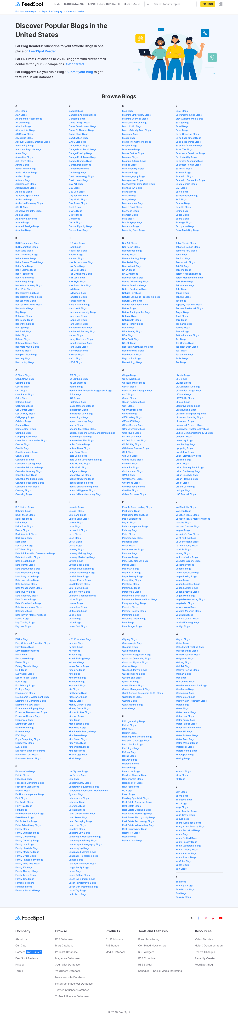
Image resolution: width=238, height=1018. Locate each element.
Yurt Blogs (181, 868)
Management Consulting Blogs (138, 184)
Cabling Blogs (22, 382)
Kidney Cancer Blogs (80, 704)
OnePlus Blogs (130, 490)
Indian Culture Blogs (79, 444)
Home (56, 3)
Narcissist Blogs (131, 262)
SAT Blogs (181, 199)
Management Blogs (132, 180)
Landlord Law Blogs (79, 832)
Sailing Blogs (182, 122)
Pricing (208, 4)
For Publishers (114, 939)
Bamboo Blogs (23, 350)
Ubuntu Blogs (183, 375)
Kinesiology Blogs (78, 754)
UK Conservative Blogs (188, 386)
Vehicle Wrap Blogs (186, 607)
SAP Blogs (181, 187)
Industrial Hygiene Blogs (82, 490)
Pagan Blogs (129, 522)
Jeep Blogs (75, 538)
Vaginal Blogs (183, 530)
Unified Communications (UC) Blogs (195, 432)
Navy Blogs (128, 327)
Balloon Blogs (22, 339)
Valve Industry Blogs (187, 545)
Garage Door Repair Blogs (82, 149)
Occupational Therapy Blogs (137, 390)
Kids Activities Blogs (80, 712)
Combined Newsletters (152, 945)
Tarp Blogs (181, 319)
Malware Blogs (130, 172)
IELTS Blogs (75, 394)
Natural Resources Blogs (135, 304)
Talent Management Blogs (190, 277)
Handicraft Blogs (78, 308)
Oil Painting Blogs (131, 444)
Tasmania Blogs (184, 323)
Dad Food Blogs (23, 518)
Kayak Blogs (75, 654)
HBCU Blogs (75, 358)
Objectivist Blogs (131, 378)
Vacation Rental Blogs (187, 514)
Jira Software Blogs (79, 584)
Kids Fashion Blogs (79, 723)
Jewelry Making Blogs (80, 553)
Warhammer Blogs (185, 696)
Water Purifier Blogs (186, 723)
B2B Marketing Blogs (26, 246)
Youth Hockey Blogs (186, 842)
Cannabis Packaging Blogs (29, 482)
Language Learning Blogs (82, 852)
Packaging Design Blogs (135, 514)
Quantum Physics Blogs (135, 662)
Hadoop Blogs (76, 258)
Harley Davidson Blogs (81, 339)
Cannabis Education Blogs (29, 467)
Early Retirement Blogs (27, 650)
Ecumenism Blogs (24, 727)
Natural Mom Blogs (132, 300)
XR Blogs (180, 779)
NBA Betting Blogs (132, 331)
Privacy (19, 964)
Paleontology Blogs (132, 538)
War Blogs (181, 677)
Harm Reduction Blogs (80, 343)
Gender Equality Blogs (80, 226)
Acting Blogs (22, 164)
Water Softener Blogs (187, 735)
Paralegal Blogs (130, 584)
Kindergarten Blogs (79, 746)
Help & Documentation (209, 945)
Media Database (115, 952)
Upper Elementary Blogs (188, 455)
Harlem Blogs (76, 335)
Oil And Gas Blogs (132, 436)
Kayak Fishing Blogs (79, 658)
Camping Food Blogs (26, 436)
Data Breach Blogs (25, 560)
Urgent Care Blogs (185, 486)
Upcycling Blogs (184, 448)
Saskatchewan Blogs (187, 195)
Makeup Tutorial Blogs (134, 161)
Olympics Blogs (130, 467)
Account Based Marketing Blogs (32, 141)
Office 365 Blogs (131, 421)
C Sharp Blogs (23, 375)
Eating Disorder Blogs (26, 666)
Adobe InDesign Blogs (27, 226)
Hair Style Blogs (77, 281)
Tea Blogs (181, 362)
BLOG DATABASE (74, 3)
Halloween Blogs (77, 293)
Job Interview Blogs (79, 591)
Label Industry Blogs (80, 782)
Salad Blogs (182, 126)
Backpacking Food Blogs (28, 304)
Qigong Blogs (129, 639)
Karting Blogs (76, 647)
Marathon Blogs (130, 226)
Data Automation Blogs (27, 557)
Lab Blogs (74, 779)
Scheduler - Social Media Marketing (160, 970)
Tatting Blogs (183, 327)
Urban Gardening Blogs (188, 471)
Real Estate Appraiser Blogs (137, 802)
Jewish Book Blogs (79, 564)
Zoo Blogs (181, 893)
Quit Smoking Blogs (132, 704)
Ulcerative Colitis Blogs (188, 405)
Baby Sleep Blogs (24, 281)
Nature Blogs (129, 308)
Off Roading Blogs (132, 417)
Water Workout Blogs (187, 742)
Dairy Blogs (21, 522)
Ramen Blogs (129, 767)
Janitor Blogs (76, 522)
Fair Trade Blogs (24, 802)
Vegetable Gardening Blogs (190, 599)
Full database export (26, 11)
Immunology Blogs (78, 417)
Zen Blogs (181, 881)
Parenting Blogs (130, 614)
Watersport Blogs (185, 754)
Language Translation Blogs (83, 855)
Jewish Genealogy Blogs (82, 572)
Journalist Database (67, 964)
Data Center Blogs (25, 564)
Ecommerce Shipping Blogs (30, 708)
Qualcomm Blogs (131, 650)
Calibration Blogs (24, 405)
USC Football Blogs (186, 494)
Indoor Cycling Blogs (80, 475)
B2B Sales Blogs (24, 250)
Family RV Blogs (24, 867)
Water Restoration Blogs (188, 727)
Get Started (75, 64)
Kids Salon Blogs (78, 739)
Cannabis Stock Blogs (27, 486)
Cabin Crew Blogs (24, 378)
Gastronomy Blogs (78, 180)
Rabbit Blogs (129, 725)
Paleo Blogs (128, 534)
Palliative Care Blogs (133, 549)
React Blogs (128, 794)
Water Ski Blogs (184, 731)
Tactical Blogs (183, 258)
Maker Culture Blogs (133, 153)
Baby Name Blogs (24, 277)
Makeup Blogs (130, 157)
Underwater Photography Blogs (192, 429)
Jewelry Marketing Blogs (82, 557)
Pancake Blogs (130, 557)
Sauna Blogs (182, 218)
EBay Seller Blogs (24, 673)
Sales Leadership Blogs (188, 141)
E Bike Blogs (21, 639)
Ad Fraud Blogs (23, 191)
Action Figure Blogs (25, 168)
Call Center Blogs (24, 409)
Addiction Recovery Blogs (29, 203)
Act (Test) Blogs (24, 161)
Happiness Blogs (78, 319)
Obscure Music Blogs (133, 382)
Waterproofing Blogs (187, 750)
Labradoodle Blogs (79, 798)
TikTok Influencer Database (72, 996)
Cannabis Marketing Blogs (29, 478)
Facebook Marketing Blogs (29, 782)
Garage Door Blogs (79, 145)
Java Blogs (75, 526)
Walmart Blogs (183, 673)
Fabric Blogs (22, 775)
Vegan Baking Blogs (186, 576)
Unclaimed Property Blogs (189, 425)
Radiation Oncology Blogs (136, 740)
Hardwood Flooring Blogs (82, 331)
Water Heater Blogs (186, 712)
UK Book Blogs (183, 382)
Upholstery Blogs (185, 452)
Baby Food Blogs (24, 273)
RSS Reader (113, 945)
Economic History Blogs (27, 716)
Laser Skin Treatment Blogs (83, 886)
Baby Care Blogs (24, 266)
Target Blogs (182, 312)
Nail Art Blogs (129, 243)
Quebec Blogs (129, 666)
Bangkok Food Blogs (26, 354)
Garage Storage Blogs (80, 161)
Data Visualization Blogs (28, 603)
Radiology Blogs (130, 748)
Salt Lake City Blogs (186, 157)
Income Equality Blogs (80, 436)
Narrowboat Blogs (132, 266)
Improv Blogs (76, 425)
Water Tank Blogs (185, 739)
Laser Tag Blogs (77, 890)
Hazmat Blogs (76, 354)
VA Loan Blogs (183, 511)
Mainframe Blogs (131, 149)
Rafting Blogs (129, 752)
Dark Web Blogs (24, 538)
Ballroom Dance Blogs (27, 343)
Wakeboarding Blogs (187, 650)
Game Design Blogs (79, 122)
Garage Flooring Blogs (80, 153)
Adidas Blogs (22, 214)
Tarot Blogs (182, 316)
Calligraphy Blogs (24, 417)
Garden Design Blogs (80, 164)
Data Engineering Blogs (27, 572)
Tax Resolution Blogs (187, 346)
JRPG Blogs (75, 618)
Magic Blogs (129, 137)
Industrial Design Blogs (81, 482)
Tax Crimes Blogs (185, 343)
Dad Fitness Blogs (25, 514)
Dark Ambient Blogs (26, 534)
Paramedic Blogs (131, 587)
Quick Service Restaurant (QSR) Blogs (142, 693)
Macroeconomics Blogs (134, 122)
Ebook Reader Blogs (26, 677)
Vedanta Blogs (183, 568)
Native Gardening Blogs (134, 289)
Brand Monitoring (148, 939)
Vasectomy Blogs (185, 564)
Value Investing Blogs (187, 541)
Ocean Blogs (129, 398)
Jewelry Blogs (76, 549)
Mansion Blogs (130, 214)
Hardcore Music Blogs (80, 327)
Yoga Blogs (182, 807)
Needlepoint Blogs (132, 354)
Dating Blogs (22, 618)
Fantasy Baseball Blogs (27, 890)
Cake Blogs (21, 398)
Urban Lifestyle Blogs (187, 475)
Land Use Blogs (77, 825)
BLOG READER (132, 3)
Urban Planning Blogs (187, 478)
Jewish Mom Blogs (79, 576)
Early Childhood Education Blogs (32, 643)
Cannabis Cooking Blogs (28, 463)
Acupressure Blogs (25, 184)
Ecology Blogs (22, 689)
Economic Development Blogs (31, 712)
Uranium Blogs (183, 459)
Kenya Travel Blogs (79, 666)
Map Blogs (128, 218)
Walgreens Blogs (185, 658)
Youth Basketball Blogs (188, 830)
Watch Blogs (182, 704)
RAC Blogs (128, 729)
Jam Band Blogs (77, 514)
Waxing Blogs (183, 758)
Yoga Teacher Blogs (186, 811)
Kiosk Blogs (75, 758)
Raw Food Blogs (130, 786)
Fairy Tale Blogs (23, 805)
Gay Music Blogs (78, 199)
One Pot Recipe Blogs (133, 486)
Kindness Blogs (77, 750)
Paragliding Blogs (131, 580)
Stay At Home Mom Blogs (189, 118)
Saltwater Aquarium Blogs (189, 161)
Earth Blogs (21, 654)
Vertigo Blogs (183, 626)
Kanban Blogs (76, 643)
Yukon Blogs (182, 864)
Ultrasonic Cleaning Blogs (189, 417)
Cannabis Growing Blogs (28, 471)
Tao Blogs (181, 300)
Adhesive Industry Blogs (28, 210)
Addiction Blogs (23, 199)
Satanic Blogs (183, 203)
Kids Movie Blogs (78, 735)
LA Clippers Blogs (78, 771)
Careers (28, 952)
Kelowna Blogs (76, 662)
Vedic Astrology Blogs (187, 572)
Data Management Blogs (28, 587)
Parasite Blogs (130, 607)
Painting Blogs (129, 530)
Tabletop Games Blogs (188, 246)
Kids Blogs (74, 720)
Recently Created (205, 958)
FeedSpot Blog (204, 964)
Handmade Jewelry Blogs (82, 312)
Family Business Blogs (27, 832)
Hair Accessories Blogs (81, 262)
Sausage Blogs (184, 222)
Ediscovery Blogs (24, 742)
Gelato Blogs (75, 210)
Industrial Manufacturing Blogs (85, 494)
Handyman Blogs (78, 316)
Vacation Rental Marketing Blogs (193, 518)
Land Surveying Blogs (80, 821)
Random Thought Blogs (134, 775)
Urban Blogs (182, 463)
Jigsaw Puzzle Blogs (80, 580)
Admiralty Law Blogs (26, 218)
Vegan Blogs (182, 580)
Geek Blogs (75, 207)
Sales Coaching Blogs (187, 134)
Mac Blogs (128, 111)
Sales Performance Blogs (189, 145)
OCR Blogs (128, 405)
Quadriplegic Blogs (132, 643)
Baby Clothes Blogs (25, 269)
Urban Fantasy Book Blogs (190, 467)
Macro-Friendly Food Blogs (136, 130)
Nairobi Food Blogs (132, 250)
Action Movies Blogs (26, 172)
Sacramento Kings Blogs (189, 114)
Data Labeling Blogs (26, 584)
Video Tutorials (204, 939)
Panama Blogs (129, 553)
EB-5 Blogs (21, 669)
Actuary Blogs (22, 180)
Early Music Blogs (24, 647)
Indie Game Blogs (78, 455)
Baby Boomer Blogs (25, 258)
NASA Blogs (128, 269)
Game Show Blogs (78, 134)
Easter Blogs (22, 662)
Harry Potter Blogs (78, 350)
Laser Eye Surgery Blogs (82, 878)
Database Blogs (23, 611)
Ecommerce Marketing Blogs (30, 700)
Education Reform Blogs (28, 758)
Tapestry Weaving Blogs (189, 304)
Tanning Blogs (183, 296)
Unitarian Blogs (184, 436)
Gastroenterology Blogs (81, 176)
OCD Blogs (128, 394)
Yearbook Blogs (184, 799)
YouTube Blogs (184, 861)
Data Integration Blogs (27, 576)
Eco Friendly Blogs (25, 685)
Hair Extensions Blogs (80, 273)
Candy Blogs (22, 455)
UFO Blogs (181, 378)
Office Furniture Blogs (133, 429)
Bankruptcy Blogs (24, 362)
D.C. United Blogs (24, 507)
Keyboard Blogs (77, 685)
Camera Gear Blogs (25, 429)
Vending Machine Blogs (188, 611)
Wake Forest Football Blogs (190, 647)
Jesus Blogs (75, 545)
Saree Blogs (182, 191)
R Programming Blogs (133, 721)
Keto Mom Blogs (77, 677)
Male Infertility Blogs (133, 168)
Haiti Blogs (74, 289)
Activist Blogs (22, 176)
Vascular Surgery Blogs (188, 560)
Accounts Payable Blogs (28, 149)
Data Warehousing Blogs (28, 607)
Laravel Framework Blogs (82, 863)
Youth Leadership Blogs (188, 845)
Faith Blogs (21, 809)
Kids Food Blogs (77, 727)
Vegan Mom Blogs (185, 595)
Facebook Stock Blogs (27, 786)
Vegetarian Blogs (185, 603)
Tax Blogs (181, 339)
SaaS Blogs (182, 111)
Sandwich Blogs (184, 176)
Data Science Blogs (25, 599)
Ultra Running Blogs (186, 409)
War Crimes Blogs (185, 681)
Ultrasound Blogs (185, 421)
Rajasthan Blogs (130, 763)
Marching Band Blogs (133, 230)
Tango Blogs (182, 293)
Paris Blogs (128, 622)
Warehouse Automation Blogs (191, 685)
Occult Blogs (129, 386)
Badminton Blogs (24, 308)
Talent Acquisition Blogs (188, 273)
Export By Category (51, 11)
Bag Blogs (20, 312)
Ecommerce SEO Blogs (27, 704)
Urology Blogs (183, 490)
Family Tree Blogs (24, 878)
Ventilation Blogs (184, 614)
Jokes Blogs (75, 599)
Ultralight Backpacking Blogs (191, 413)
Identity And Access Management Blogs (90, 390)
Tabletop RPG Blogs (186, 250)
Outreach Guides (75, 11)
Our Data (20, 945)
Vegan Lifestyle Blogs (187, 591)
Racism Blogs (129, 732)
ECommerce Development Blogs (32, 696)
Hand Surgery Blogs (79, 304)
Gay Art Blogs (76, 184)
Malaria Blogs (129, 164)
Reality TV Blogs (131, 832)
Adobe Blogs (22, 222)
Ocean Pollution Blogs (133, 402)
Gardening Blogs (77, 172)
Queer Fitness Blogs (133, 685)
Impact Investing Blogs (81, 421)
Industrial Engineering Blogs (83, 486)
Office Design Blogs (132, 425)
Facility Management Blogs (29, 794)
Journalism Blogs (78, 607)
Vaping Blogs (183, 553)
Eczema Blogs (22, 731)
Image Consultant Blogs (81, 405)
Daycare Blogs (23, 626)
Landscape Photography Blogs (85, 844)
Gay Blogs (74, 187)
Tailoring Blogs (183, 269)
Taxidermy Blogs (184, 354)
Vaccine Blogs (183, 522)
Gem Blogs (74, 218)
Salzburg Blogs (184, 168)
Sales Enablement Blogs (188, 137)
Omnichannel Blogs (132, 478)
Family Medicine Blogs (27, 852)
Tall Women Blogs (185, 285)
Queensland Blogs (132, 677)
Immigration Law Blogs (81, 413)
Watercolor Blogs (185, 746)
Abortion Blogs (23, 126)
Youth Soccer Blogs (186, 853)
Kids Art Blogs (76, 716)
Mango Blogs (129, 195)
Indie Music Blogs (78, 467)
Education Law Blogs (26, 754)
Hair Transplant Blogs (80, 285)
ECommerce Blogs (25, 693)
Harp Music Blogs (78, 346)
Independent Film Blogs (81, 440)
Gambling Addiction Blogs (82, 114)
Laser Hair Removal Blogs (82, 882)
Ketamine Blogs (77, 669)
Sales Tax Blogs (184, 149)
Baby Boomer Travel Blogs (29, 262)
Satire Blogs (182, 210)
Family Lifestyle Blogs (27, 848)
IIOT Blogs (74, 398)
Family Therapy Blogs (26, 871)
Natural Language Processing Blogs (141, 296)
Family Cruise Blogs (25, 836)
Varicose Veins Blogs (187, 557)
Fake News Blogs (24, 817)
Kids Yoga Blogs (77, 742)
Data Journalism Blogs (27, 580)
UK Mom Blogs (183, 394)
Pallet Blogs (128, 545)
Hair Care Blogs (77, 266)
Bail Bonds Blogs (24, 319)
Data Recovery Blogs (26, 595)
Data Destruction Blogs (27, 568)
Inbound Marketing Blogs (82, 429)
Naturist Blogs (129, 316)
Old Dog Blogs (130, 455)
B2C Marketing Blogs (26, 254)
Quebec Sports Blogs (133, 673)
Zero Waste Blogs (185, 889)
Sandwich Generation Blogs (190, 180)
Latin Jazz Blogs (77, 894)
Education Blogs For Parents (30, 750)
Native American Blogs (134, 285)
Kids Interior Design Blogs (82, 731)
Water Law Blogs (185, 716)
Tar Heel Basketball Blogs (189, 308)
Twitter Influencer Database (72, 990)
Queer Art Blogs (130, 681)
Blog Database (64, 945)
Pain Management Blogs (135, 526)
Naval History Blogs (132, 323)
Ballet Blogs (21, 335)
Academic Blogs (24, 137)
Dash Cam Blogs (24, 545)
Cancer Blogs (22, 444)
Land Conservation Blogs (82, 813)
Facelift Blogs (22, 790)
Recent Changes (205, 952)
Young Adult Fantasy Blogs (190, 826)
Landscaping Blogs (79, 848)
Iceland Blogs (76, 386)
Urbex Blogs (182, 482)
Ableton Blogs (22, 122)
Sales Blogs (182, 130)
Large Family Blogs (79, 867)
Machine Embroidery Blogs (136, 114)
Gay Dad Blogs (77, 191)
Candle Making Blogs (26, 452)
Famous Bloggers (24, 882)
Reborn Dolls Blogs (132, 840)
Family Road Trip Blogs (27, 863)
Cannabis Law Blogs (26, 475)
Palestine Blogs (130, 541)
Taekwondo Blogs (185, 262)
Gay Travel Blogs (78, 203)
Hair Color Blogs (77, 269)
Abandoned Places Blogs (28, 118)
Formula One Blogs (25, 771)
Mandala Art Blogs (132, 187)
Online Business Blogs (134, 494)
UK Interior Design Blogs (189, 390)
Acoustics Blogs (24, 157)
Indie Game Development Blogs (85, 459)
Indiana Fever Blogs (79, 448)
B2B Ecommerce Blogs (27, 243)
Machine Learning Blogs (135, 118)
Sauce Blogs (182, 214)
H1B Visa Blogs (77, 243)
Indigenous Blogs (78, 471)
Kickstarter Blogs (78, 696)
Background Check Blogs (28, 296)
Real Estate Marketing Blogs (137, 813)
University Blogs (184, 440)
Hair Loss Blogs (77, 277)
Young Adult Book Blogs (188, 822)
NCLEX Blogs (129, 343)
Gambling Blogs (77, 118)
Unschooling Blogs (185, 444)
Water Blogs (182, 708)
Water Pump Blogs (185, 720)
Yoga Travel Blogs (185, 815)
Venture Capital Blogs (187, 618)
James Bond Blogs (79, 518)
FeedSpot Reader (42, 51)
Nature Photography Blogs (136, 312)
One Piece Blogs (131, 482)
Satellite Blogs (183, 207)
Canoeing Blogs (23, 494)
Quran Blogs (128, 708)
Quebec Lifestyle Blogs (134, 669)
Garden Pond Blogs (79, 168)
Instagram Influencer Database (74, 983)
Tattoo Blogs (182, 331)
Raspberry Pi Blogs (132, 782)
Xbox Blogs (182, 775)
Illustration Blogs (77, 402)
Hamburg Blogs (77, 300)
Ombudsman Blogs (132, 471)
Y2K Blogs (181, 791)
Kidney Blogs (76, 700)
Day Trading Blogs (25, 622)
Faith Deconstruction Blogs (29, 813)
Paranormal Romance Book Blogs (139, 599)
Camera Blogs (22, 425)
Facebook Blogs (24, 779)
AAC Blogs (21, 111)
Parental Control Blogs (134, 611)
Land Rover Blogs (78, 817)
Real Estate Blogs (131, 805)
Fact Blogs (21, 798)
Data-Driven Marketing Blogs (30, 614)
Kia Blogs (74, 689)
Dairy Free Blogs (24, 526)
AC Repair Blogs (24, 134)
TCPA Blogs (182, 358)
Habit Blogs (75, 246)
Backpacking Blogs (25, 300)
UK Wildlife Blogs (185, 398)
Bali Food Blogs (23, 331)
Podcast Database (66, 952)
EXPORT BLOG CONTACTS (104, 3)
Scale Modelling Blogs (187, 230)
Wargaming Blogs (185, 693)
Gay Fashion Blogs (79, 195)
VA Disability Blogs (186, 507)
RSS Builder (145, 964)
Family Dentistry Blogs (27, 840)
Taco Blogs (181, 254)
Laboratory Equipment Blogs (84, 786)
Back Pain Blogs (24, 289)
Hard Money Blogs (79, 323)
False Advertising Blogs (28, 825)
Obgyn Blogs (129, 375)
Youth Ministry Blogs (187, 849)
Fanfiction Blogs (23, 886)
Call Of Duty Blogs (25, 413)
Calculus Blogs (23, 402)
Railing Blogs (129, 755)
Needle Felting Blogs (133, 350)
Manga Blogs (129, 191)
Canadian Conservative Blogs (31, 440)
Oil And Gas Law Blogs (134, 440)
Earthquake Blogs (24, 658)
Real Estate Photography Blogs (138, 817)
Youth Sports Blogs (186, 857)
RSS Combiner (147, 958)
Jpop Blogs (75, 614)
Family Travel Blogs (25, 875)
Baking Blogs (22, 327)
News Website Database (70, 977)
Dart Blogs (21, 541)
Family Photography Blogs (29, 859)
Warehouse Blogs (185, 689)
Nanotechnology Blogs (134, 258)
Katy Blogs (74, 650)
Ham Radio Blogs (78, 296)
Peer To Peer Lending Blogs (137, 507)
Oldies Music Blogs (132, 459)
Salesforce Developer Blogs (190, 153)
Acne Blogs (21, 153)
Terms (19, 970)
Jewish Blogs (76, 560)
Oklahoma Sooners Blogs (135, 448)
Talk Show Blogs (184, 281)
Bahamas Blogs (23, 316)
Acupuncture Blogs (25, 187)
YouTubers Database (67, 970)
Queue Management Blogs (136, 689)
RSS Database (64, 939)
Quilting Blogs (129, 700)
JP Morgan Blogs (78, 611)
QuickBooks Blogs (132, 696)
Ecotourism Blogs (24, 723)
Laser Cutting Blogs (79, 875)
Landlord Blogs (77, 829)
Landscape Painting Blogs (83, 840)
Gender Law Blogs (78, 230)
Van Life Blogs (183, 549)
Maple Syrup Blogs (132, 222)
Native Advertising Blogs (135, 281)
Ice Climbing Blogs (79, 378)
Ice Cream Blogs (77, 382)
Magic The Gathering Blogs (136, 141)
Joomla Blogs (76, 603)
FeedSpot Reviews (26, 958)
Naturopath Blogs (131, 319)
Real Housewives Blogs (134, 829)
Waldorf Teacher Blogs (188, 654)
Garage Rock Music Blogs (82, 157)
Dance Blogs (22, 530)
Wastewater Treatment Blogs (191, 700)
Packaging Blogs (131, 511)
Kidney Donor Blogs (79, 708)
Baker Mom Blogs (24, 323)
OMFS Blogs (129, 475)
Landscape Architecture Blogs (85, 836)
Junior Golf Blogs (78, 626)
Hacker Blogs (76, 254)
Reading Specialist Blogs (135, 798)
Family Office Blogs (25, 855)
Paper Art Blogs (130, 568)
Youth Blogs (182, 834)
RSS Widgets (146, 952)
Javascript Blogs (78, 530)
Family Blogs (22, 829)
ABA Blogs (21, 114)
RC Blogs (127, 790)
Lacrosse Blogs (77, 805)
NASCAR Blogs (130, 273)
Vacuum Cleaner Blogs (188, 526)
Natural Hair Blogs (131, 293)
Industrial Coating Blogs (81, 478)
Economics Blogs (24, 720)
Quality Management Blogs (136, 654)
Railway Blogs (129, 759)
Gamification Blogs (79, 137)
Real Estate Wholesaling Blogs (138, 825)
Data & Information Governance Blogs (35, 553)
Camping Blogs (23, 432)
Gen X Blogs (75, 222)
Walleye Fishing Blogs (187, 669)
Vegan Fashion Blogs (187, 587)
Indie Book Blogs (78, 452)
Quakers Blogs (130, 647)
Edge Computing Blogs (27, 739)
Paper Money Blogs (132, 576)
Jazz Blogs (75, 534)
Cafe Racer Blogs (24, 394)
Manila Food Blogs (132, 207)
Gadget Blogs (76, 111)
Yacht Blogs (182, 795)
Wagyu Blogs (183, 639)
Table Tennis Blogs (186, 243)
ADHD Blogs (21, 207)
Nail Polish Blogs (131, 246)
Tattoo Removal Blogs (187, 335)
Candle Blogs (22, 448)
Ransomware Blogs (132, 779)
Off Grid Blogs (129, 413)
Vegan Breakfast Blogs (188, 584)
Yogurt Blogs (182, 818)
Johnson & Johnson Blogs (82, 595)
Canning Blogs (23, 490)
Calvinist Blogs (23, 421)
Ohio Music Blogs (131, 432)
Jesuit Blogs (75, 541)
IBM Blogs (74, 375)
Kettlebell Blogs (77, 681)
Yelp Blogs (181, 803)
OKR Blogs (128, 452)
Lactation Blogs (77, 809)
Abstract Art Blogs (25, 130)
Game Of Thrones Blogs (81, 130)
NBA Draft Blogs (131, 339)
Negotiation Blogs (131, 358)
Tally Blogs (181, 289)
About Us (21, 939)
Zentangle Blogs (184, 885)
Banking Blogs (23, 358)
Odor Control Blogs (132, 409)
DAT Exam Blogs (24, 549)
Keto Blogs (74, 673)
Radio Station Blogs (132, 744)
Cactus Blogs (22, 386)
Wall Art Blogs (183, 666)
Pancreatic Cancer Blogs (135, 560)
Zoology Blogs (183, 897)
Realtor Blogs (129, 836)
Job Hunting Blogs (78, 587)
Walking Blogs (183, 662)
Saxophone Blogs (185, 226)
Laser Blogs (75, 871)
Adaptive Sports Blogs (27, 195)
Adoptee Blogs (23, 230)
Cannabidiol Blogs (24, 459)
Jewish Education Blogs (81, 568)
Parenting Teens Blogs (134, 618)
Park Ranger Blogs (132, 626)
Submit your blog (80, 72)
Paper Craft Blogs (131, 572)
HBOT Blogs (75, 362)
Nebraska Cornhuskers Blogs (137, 346)
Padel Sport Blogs (131, 518)
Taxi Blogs (181, 350)
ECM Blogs (21, 681)
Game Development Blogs (82, 126)
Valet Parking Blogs (186, 538)
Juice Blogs (75, 622)
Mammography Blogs (133, 176)
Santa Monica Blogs (186, 184)
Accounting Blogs (24, 145)
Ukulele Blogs (183, 402)
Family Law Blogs (24, 844)
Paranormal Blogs (131, 591)
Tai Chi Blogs (182, 266)
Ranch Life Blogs (131, 771)
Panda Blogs (129, 564)
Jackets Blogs (76, 507)
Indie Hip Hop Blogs (79, 463)
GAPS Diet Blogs (77, 141)
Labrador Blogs (77, 802)
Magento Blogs (130, 134)
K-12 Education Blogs (80, 639)
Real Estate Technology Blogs (138, 821)
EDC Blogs (21, 735)
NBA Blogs (128, 335)
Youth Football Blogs (186, 838)
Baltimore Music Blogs (27, 346)
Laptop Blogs (76, 859)
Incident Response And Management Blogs (92, 432)
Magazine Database (67, 958)
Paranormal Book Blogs (134, 595)
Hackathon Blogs (78, 250)
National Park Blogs (132, 277)
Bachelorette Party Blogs (28, 285)
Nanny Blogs (129, 254)
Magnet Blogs (129, 145)
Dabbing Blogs (23, 511)
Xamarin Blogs (183, 771)
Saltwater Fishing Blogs (188, 164)
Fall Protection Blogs (26, 821)
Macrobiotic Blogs (132, 126)
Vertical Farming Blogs (187, 622)
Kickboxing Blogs (78, 693)
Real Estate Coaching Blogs (137, 809)
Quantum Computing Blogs (136, 658)
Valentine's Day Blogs (187, 534)
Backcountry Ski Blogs (27, 293)
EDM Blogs (21, 746)
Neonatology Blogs (132, 362)
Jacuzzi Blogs (76, 511)
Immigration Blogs (78, 409)
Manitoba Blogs (130, 210)
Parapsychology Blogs (134, 603)
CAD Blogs (21, 390)
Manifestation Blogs (132, 203)
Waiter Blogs (182, 643)
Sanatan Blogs (183, 172)
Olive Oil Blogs (130, 463)
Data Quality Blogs (25, 591)
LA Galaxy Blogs (77, 775)
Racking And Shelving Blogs (137, 736)
